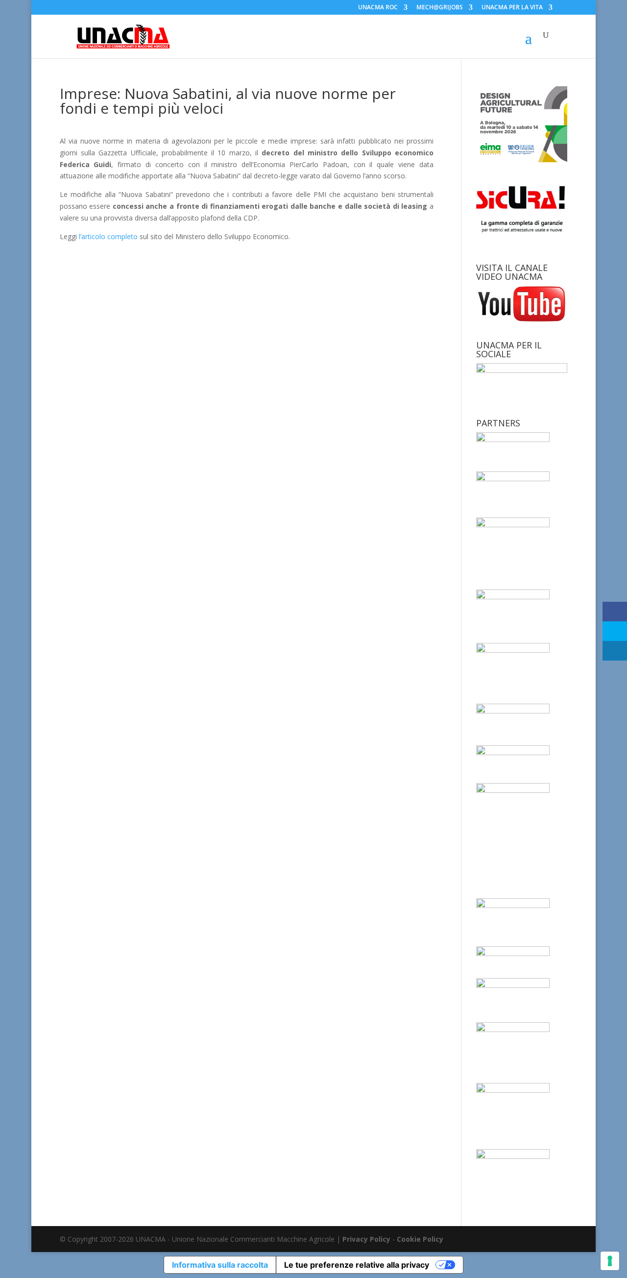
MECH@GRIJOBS (439, 7)
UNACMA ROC (378, 7)
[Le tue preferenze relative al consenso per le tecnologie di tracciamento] (610, 1261)
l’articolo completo (108, 236)
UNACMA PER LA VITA (512, 7)
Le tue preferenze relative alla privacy (356, 1265)
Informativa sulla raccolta (220, 1265)
